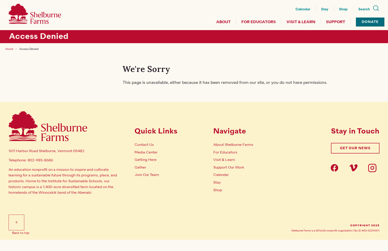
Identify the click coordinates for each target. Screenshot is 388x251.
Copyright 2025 (364, 225)
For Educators (258, 22)
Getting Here (145, 160)
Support (335, 22)
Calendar (302, 9)
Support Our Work (228, 167)
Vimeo (355, 167)
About (223, 22)
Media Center (146, 152)
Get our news (355, 148)
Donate (370, 22)
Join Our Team (146, 175)
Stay (324, 9)
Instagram (373, 167)
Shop (343, 9)
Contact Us (144, 144)
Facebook (336, 167)
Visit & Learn (301, 22)
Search (364, 9)
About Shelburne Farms (233, 144)
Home (9, 49)
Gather (140, 167)
